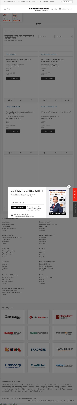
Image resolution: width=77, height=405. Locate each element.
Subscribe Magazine (57, 213)
